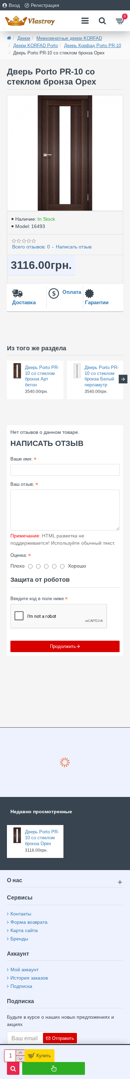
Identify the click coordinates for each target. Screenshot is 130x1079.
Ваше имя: (21, 459)
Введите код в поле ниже (37, 598)
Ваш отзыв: (22, 484)
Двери (23, 38)
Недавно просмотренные (41, 811)
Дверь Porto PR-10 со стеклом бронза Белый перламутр (102, 376)
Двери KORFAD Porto (35, 45)
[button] (7, 379)
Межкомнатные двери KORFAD (69, 38)
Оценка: (18, 555)
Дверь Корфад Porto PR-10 (92, 45)
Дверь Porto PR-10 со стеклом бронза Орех (42, 837)
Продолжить (63, 646)
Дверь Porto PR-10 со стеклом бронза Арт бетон (42, 376)
